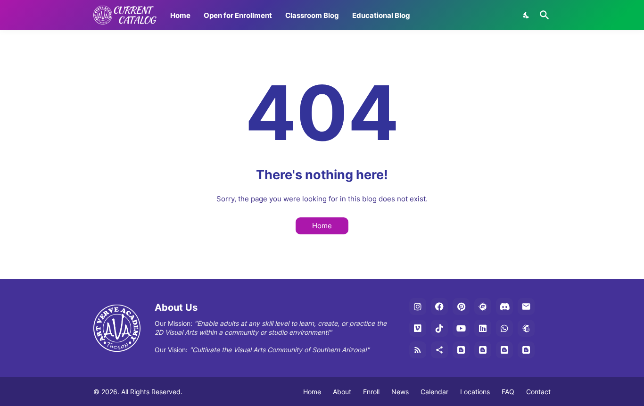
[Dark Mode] (527, 15)
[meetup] (482, 306)
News (400, 392)
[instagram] (417, 306)
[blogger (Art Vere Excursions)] (526, 349)
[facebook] (439, 306)
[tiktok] (439, 328)
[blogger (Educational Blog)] (461, 349)
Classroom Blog (312, 15)
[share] (439, 349)
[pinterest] (461, 306)
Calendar (434, 392)
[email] (526, 306)
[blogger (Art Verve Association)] (504, 349)
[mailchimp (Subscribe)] (526, 328)
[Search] (543, 15)
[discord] (504, 306)
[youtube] (461, 328)
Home (180, 15)
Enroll (371, 392)
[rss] (417, 349)
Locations (475, 392)
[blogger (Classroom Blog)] (482, 349)
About (342, 392)
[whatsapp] (504, 328)
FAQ (508, 392)
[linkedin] (482, 328)
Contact (538, 392)
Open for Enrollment (238, 15)
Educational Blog (381, 15)
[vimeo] (417, 328)
